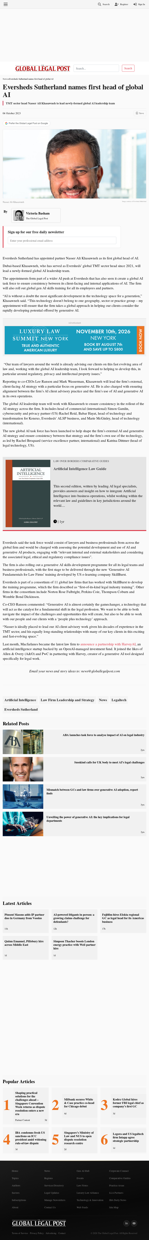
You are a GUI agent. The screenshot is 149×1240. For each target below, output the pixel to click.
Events (80, 1178)
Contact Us (50, 1207)
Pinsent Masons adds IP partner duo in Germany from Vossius (24, 916)
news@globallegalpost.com (100, 671)
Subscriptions (19, 1200)
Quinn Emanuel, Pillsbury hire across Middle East (24, 943)
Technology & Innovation (90, 1200)
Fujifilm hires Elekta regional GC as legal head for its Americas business (123, 918)
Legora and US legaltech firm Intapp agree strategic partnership (128, 1137)
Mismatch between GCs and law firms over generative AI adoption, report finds (92, 791)
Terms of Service (20, 1233)
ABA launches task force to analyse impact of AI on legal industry (103, 735)
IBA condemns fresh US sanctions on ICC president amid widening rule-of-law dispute (30, 1137)
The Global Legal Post (37, 218)
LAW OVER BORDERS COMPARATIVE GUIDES (81, 461)
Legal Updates (51, 1192)
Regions (48, 1178)
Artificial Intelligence (20, 699)
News (5, 78)
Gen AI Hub (83, 1171)
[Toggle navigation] (5, 4)
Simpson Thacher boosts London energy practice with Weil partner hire (74, 945)
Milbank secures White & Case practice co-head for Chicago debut (79, 1103)
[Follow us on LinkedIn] (126, 1223)
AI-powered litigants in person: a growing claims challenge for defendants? (73, 918)
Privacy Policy (37, 1233)
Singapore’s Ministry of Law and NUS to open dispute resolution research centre (79, 1137)
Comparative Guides (120, 1178)
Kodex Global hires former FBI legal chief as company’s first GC (128, 1103)
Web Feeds (82, 1207)
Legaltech (119, 699)
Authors (16, 1185)
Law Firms (82, 1185)
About (15, 1207)
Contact (61, 1233)
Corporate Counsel (119, 1171)
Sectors (15, 1192)
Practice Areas (116, 1185)
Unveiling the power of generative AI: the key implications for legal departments (88, 819)
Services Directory (54, 1185)
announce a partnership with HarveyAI (108, 644)
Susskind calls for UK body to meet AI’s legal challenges (109, 762)
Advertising (51, 1233)
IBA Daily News (117, 1200)
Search (128, 68)
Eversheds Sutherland (21, 709)
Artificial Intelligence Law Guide (79, 468)
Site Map (114, 1207)
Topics (15, 1178)
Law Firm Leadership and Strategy (67, 699)
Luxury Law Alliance (88, 1192)
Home (15, 1171)
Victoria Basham (38, 213)
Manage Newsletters (54, 1200)
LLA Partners (116, 1192)
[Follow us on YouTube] (134, 1223)
